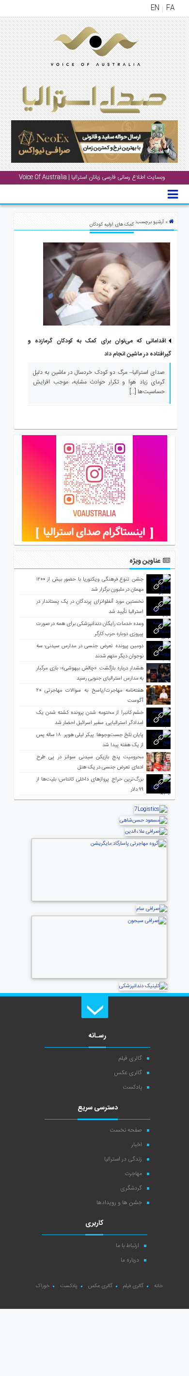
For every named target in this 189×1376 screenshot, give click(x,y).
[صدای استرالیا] (82, 73)
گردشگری (131, 1188)
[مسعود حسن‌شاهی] (143, 820)
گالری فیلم (130, 1058)
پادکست (132, 1087)
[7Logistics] (150, 809)
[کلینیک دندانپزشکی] (143, 986)
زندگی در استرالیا (123, 1159)
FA (170, 8)
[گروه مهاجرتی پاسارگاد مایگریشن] (99, 900)
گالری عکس (128, 1073)
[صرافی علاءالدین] (146, 831)
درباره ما (130, 1260)
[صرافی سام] (151, 909)
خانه (158, 1286)
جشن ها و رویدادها (119, 1202)
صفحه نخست (126, 1130)
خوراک (42, 1286)
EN (155, 8)
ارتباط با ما (127, 1245)
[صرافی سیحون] (99, 977)
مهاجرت (133, 1173)
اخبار (136, 1144)
